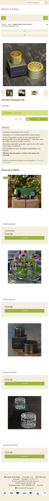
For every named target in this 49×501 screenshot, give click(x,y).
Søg (46, 2)
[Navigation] (3, 18)
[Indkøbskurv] (45, 18)
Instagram (30, 488)
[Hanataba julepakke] (24, 198)
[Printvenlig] (47, 24)
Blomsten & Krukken (10, 9)
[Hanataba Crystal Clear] (24, 419)
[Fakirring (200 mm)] (24, 273)
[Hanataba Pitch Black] (24, 346)
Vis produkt (24, 238)
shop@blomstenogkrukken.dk (28, 481)
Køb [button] (39, 119)
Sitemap (40, 485)
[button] (24, 30)
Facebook (20, 488)
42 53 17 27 (33, 479)
